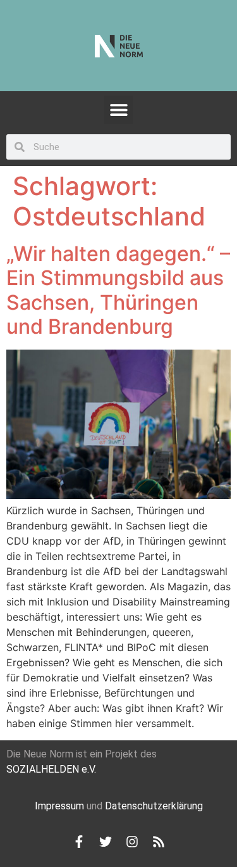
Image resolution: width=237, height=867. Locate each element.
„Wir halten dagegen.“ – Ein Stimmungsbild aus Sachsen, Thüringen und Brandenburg (118, 290)
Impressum (59, 806)
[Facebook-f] (79, 841)
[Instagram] (132, 841)
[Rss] (158, 841)
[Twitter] (105, 841)
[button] (118, 110)
